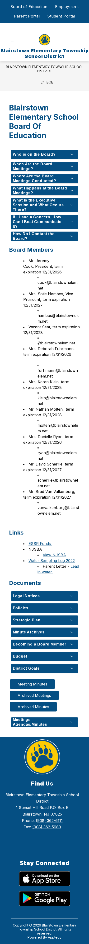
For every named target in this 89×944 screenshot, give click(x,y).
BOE (50, 82)
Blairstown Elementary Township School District (44, 69)
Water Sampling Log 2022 (51, 560)
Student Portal (61, 16)
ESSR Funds (40, 543)
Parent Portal (27, 16)
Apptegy (54, 937)
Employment (67, 6)
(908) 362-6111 (49, 820)
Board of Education (28, 6)
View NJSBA (54, 555)
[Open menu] (12, 42)
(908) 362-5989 (46, 827)
